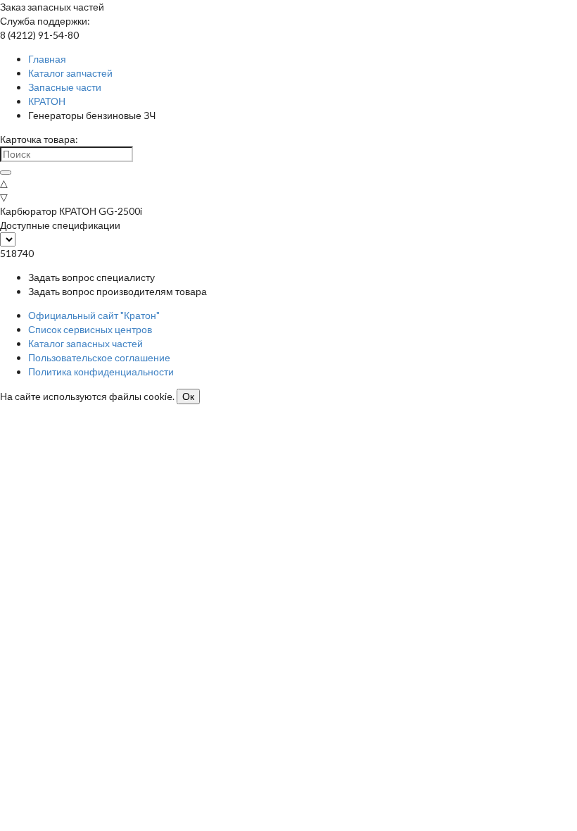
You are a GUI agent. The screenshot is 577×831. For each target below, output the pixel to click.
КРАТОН (46, 101)
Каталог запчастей (70, 73)
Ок (188, 396)
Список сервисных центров (90, 329)
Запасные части (64, 87)
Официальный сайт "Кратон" (94, 315)
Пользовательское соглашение (99, 357)
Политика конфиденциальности (101, 371)
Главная (47, 59)
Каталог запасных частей (85, 343)
